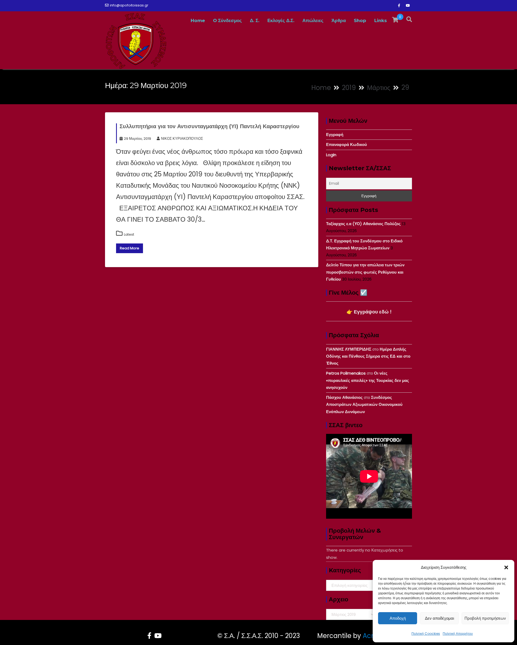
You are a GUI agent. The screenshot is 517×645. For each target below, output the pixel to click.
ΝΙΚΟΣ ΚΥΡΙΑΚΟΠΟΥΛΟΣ (182, 138)
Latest (129, 234)
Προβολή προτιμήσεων (485, 618)
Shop (360, 20)
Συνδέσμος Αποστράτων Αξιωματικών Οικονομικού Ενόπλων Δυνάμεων (364, 404)
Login (331, 155)
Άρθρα (338, 20)
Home (198, 20)
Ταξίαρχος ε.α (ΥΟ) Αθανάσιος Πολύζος (363, 223)
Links (380, 20)
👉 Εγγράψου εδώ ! (369, 311)
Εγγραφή (334, 134)
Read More (129, 248)
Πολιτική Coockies (425, 633)
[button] (506, 567)
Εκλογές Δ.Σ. (280, 20)
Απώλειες (312, 20)
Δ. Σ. (254, 20)
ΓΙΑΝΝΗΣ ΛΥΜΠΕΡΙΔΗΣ (348, 349)
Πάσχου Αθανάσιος (344, 397)
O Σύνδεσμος (227, 20)
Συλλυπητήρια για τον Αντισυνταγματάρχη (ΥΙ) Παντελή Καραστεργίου (209, 126)
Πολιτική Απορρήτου (458, 633)
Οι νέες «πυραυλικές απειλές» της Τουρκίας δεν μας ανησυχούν (367, 380)
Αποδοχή (398, 618)
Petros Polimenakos (346, 373)
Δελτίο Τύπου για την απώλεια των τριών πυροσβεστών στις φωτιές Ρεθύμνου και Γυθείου (365, 272)
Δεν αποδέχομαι (439, 618)
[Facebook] (399, 5)
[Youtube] (407, 5)
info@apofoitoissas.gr (129, 5)
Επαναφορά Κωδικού (346, 144)
